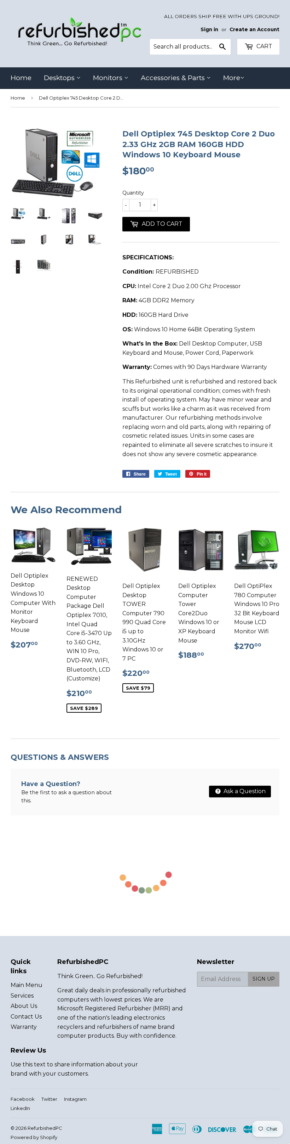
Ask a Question (244, 791)
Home (21, 78)
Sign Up (264, 979)
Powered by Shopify (34, 1137)
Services (22, 995)
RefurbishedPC (45, 1128)
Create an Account (254, 29)
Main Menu (26, 985)
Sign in (209, 29)
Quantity (133, 193)
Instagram (75, 1099)
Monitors (108, 78)
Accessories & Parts (174, 78)
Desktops (60, 78)
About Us (24, 1006)
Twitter (49, 1099)
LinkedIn (20, 1108)
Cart (263, 46)
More (231, 78)
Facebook (23, 1099)
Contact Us (26, 1016)
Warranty (24, 1027)
